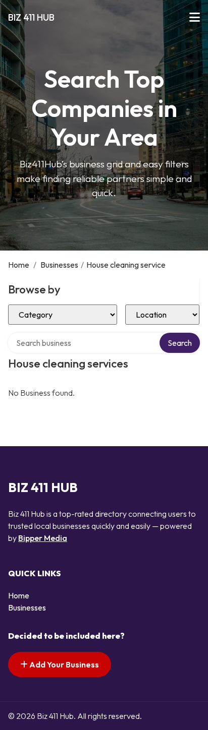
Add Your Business (63, 664)
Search (180, 343)
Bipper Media (42, 538)
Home (18, 265)
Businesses (59, 265)
